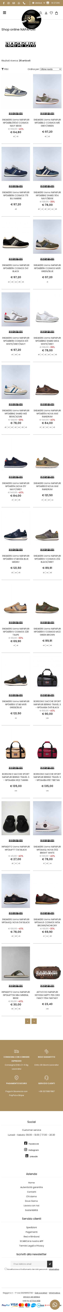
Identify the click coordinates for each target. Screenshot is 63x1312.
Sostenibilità (31, 1210)
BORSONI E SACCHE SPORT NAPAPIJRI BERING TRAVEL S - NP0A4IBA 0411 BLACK (47, 704)
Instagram (34, 1150)
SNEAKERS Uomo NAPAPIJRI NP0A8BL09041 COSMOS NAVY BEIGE (15, 122)
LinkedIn (34, 1156)
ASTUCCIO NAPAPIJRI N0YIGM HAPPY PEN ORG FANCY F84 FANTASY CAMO (47, 996)
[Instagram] (8, 3)
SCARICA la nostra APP (31, 1241)
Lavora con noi (31, 1205)
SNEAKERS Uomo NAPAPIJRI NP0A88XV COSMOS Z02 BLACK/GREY (47, 558)
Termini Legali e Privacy (31, 1245)
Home (31, 1182)
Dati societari (41, 1293)
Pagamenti (31, 1232)
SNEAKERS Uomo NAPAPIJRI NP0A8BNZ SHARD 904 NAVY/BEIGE (47, 195)
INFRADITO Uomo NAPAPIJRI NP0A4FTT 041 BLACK (16, 848)
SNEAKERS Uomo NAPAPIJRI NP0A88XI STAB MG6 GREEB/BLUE (15, 704)
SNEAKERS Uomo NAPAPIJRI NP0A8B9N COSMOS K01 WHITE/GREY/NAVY (15, 340)
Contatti (31, 1191)
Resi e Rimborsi (31, 1236)
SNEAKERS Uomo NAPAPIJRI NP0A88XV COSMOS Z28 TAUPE (15, 631)
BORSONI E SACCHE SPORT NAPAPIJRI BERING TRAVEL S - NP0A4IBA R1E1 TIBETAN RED (47, 778)
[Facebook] (3, 3)
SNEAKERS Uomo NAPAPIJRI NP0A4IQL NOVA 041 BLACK (16, 921)
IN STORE (55, 3)
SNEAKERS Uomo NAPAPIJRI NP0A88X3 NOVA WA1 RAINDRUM (47, 486)
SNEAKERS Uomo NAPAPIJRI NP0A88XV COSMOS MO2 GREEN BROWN (47, 631)
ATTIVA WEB (35, 1300)
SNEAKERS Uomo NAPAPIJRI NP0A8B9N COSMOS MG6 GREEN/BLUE (47, 268)
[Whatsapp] (19, 3)
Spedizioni (31, 1227)
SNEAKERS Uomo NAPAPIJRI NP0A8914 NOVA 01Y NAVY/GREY (15, 486)
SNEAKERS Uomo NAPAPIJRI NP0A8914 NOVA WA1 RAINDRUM (47, 413)
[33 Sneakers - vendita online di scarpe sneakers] (31, 28)
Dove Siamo (31, 1201)
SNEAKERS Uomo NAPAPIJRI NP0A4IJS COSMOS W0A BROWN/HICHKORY (47, 922)
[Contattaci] (14, 3)
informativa (54, 1269)
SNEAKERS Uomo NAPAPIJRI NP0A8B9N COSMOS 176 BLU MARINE (15, 195)
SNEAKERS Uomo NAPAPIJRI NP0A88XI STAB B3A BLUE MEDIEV (15, 558)
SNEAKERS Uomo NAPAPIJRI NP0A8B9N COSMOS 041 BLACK (15, 268)
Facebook (34, 1143)
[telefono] (24, 3)
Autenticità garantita (31, 1187)
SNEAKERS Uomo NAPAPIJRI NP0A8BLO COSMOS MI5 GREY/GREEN (47, 122)
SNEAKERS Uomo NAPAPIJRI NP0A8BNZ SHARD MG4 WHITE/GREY (47, 340)
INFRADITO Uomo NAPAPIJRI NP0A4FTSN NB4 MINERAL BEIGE (16, 995)
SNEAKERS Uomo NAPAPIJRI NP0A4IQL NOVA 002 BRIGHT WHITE (47, 849)
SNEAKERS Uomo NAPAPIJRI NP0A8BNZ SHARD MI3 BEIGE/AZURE (15, 413)
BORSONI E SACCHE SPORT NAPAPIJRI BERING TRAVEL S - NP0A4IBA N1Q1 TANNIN (16, 777)
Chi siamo (31, 1196)
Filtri (6, 69)
